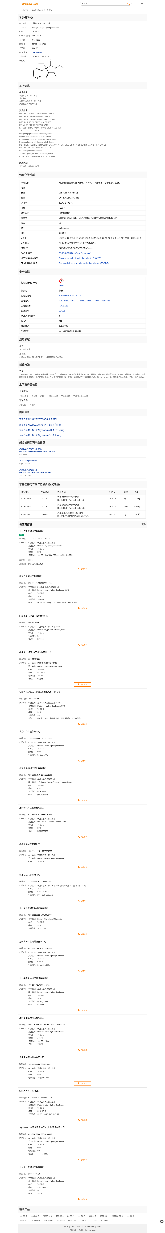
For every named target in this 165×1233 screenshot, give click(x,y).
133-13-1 (23, 1220)
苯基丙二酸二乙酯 (80, 396)
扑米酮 (32, 405)
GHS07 (62, 286)
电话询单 (83, 569)
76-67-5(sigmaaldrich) (28, 461)
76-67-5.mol (37, 52)
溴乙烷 (34, 396)
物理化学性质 (27, 174)
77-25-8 (94, 1220)
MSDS (66, 1227)
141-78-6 (81, 1216)
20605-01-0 (47, 1216)
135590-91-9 (117, 1216)
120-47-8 (83, 1220)
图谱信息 (24, 412)
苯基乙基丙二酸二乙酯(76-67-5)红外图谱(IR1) (40, 435)
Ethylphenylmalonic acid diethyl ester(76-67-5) (80, 258)
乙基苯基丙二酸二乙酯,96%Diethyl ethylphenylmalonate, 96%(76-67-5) (37, 450)
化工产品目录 (89, 1227)
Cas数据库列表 (37, 10)
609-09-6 (72, 1220)
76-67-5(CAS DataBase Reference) (75, 253)
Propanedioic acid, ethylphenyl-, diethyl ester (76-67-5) (84, 263)
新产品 (99, 1227)
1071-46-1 (104, 1216)
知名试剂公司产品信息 (32, 442)
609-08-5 (92, 1216)
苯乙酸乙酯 (65, 396)
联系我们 (73, 1230)
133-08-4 (130, 1216)
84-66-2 (70, 1216)
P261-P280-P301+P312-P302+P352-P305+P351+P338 (84, 301)
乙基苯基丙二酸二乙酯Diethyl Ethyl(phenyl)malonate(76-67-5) (35, 471)
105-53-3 (104, 1220)
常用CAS (79, 1227)
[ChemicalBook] (30, 3)
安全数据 (24, 271)
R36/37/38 (63, 306)
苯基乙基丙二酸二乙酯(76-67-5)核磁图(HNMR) (41, 424)
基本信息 (24, 85)
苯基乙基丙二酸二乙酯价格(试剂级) (39, 484)
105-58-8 (61, 1220)
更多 (144, 524)
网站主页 (25, 10)
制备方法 (24, 364)
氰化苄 (43, 396)
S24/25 (62, 311)
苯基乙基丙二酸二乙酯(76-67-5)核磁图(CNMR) (41, 430)
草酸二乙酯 (23, 396)
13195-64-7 (35, 1220)
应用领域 (24, 339)
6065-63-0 (35, 1216)
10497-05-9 (48, 1220)
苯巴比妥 (23, 405)
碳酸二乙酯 (53, 396)
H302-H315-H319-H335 (70, 296)
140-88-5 (23, 1216)
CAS (72, 1227)
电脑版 (81, 1230)
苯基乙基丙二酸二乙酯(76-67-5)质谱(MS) (38, 419)
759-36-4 (60, 1216)
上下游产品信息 (28, 384)
